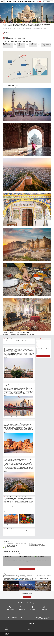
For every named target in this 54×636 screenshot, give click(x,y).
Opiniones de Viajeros (31, 1)
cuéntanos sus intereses (18, 579)
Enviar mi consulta (43, 355)
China (6, 627)
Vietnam (29, 627)
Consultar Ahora (26, 569)
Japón (6, 625)
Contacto (38, 1)
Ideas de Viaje (19, 1)
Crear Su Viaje (27, 597)
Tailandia (6, 629)
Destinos (14, 1)
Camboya (29, 629)
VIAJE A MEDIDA (9, 1)
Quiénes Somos (24, 1)
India (28, 625)
